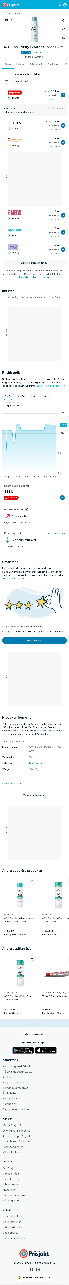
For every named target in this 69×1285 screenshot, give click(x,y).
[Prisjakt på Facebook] (31, 1269)
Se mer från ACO (11, 783)
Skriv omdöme (40, 52)
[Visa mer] (5, 95)
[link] (20, 907)
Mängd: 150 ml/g (34, 56)
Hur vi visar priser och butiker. (34, 277)
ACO (31, 756)
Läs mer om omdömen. (14, 578)
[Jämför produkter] (63, 38)
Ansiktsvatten (13, 13)
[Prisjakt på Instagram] (38, 1269)
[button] (8, 20)
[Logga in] (65, 5)
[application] (34, 445)
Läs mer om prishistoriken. (51, 385)
